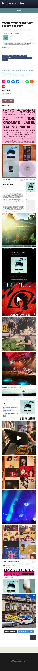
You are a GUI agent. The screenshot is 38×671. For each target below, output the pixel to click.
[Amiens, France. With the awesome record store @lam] (19, 611)
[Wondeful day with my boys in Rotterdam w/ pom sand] (19, 472)
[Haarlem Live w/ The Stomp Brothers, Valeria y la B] (19, 230)
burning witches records (10, 58)
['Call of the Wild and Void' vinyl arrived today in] (19, 161)
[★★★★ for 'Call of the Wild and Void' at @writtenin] (19, 195)
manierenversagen (26, 58)
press (31, 29)
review (5, 60)
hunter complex (13, 3)
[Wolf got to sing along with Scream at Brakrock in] (19, 334)
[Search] (33, 637)
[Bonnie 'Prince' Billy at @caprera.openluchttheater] (19, 368)
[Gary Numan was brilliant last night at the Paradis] (19, 507)
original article (6, 47)
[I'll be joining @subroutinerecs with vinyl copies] (19, 126)
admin (25, 29)
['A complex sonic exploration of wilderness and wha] (19, 265)
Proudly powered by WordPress (19, 661)
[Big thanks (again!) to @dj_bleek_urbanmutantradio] (19, 299)
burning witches (21, 55)
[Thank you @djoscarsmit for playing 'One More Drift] (19, 438)
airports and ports (8, 55)
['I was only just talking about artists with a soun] (19, 576)
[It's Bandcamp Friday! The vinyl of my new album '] (19, 403)
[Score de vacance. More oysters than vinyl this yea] (19, 542)
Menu (19, 10)
